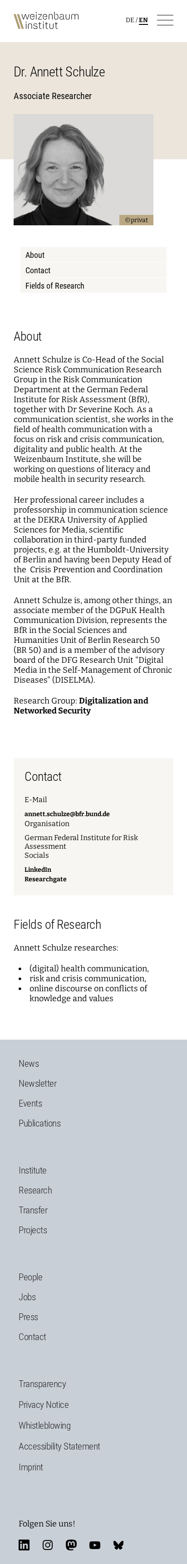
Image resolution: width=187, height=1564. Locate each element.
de (130, 20)
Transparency (42, 1384)
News (29, 1063)
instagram (47, 1545)
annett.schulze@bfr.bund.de (67, 814)
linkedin (24, 1545)
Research (35, 1190)
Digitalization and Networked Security (81, 706)
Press (28, 1317)
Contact (37, 270)
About (34, 255)
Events (30, 1103)
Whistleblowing (44, 1425)
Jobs (27, 1297)
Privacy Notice (44, 1404)
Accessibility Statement (59, 1446)
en (143, 20)
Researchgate (46, 879)
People (30, 1277)
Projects (33, 1230)
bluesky (118, 1545)
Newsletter (37, 1083)
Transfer (33, 1210)
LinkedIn (38, 870)
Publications (39, 1123)
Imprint (31, 1467)
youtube (94, 1545)
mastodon (71, 1545)
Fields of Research (54, 285)
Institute (33, 1170)
